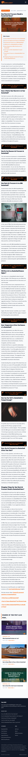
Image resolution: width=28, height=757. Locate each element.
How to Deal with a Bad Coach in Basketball (13, 685)
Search (16, 735)
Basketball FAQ (5, 10)
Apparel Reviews (4, 735)
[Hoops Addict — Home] (7, 2)
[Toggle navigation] (26, 2)
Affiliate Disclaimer (19, 733)
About (16, 731)
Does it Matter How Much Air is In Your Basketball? (14, 38)
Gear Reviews (4, 731)
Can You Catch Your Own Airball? (8, 720)
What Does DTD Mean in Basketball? (8, 718)
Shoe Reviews (4, 733)
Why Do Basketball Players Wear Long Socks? (10, 722)
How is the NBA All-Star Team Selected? (9, 714)
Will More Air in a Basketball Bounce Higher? (13, 44)
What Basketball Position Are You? (11, 638)
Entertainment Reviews (6, 737)
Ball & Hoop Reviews (5, 739)
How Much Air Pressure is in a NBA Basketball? (14, 42)
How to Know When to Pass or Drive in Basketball (14, 662)
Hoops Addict (3, 702)
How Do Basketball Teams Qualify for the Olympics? (12, 716)
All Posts (17, 729)
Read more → (11, 640)
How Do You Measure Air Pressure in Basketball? (14, 40)
